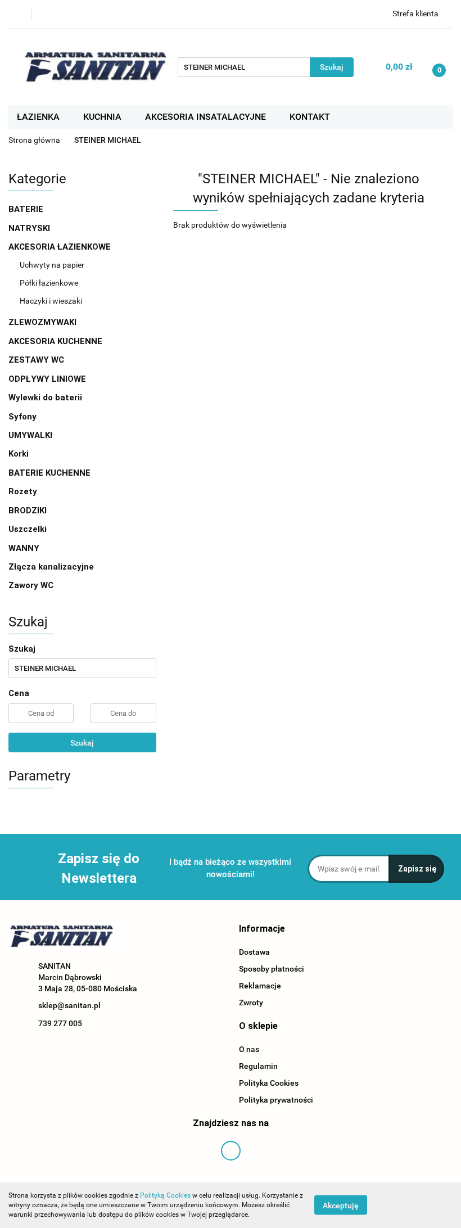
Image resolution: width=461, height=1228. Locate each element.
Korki (19, 454)
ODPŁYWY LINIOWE (47, 379)
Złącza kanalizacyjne (51, 567)
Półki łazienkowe (49, 282)
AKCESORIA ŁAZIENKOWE (60, 247)
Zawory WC (30, 585)
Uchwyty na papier (52, 264)
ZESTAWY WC (36, 360)
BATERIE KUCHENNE (50, 473)
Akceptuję (341, 1205)
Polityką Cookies (165, 1195)
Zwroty (251, 1002)
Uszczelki (27, 529)
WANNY (25, 548)
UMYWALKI (31, 435)
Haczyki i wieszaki (51, 300)
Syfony (23, 417)
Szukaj (82, 742)
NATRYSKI (30, 228)
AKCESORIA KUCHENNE (56, 341)
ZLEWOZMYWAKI (43, 322)
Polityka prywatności (276, 1099)
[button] (262, 929)
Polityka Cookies (269, 1082)
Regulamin (258, 1066)
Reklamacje (260, 985)
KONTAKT (310, 116)
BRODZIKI (28, 510)
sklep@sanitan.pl (69, 1005)
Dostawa (254, 951)
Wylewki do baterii (45, 397)
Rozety (22, 491)
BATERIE (27, 209)
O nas (249, 1049)
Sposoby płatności (271, 968)
